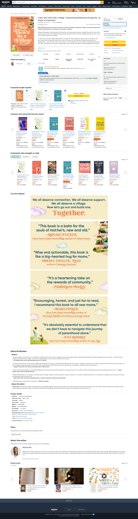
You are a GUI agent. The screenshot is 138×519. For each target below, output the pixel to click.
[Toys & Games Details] (120, 6)
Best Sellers (34, 6)
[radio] (109, 19)
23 (116, 179)
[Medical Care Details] (20, 6)
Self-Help (16, 13)
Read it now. (82, 68)
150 (102, 179)
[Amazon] (5, 2)
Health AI (9, 6)
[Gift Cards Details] (81, 6)
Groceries (50, 6)
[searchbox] (58, 2)
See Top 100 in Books (37, 412)
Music (99, 6)
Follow (29, 63)
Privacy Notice (57, 514)
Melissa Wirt (42, 22)
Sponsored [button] (13, 465)
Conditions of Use (49, 514)
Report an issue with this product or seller (50, 50)
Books (72, 6)
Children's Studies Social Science (67, 182)
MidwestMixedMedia (116, 48)
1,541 (25, 179)
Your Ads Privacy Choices (86, 514)
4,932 (71, 179)
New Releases (42, 6)
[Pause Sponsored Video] (46, 479)
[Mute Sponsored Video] (46, 482)
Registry (94, 6)
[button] (3, 6)
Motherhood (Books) (21, 416)
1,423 (40, 179)
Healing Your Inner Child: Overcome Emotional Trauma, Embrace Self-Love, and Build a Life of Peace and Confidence (72, 486)
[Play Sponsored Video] (69, 476)
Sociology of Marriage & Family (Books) (26, 414)
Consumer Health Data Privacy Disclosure (70, 514)
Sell (84, 6)
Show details (73, 103)
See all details (41, 63)
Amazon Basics (26, 6)
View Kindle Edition (44, 82)
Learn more (82, 78)
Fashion (89, 6)
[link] (38, 95)
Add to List (109, 88)
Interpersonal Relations (32, 13)
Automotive (125, 6)
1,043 (55, 179)
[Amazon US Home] (54, 510)
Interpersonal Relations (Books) (24, 418)
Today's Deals (66, 6)
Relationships (23, 13)
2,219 (86, 179)
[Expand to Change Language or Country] (73, 509)
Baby (130, 6)
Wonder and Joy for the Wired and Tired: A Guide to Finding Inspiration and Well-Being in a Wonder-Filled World (108, 486)
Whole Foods (57, 6)
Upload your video (16, 434)
